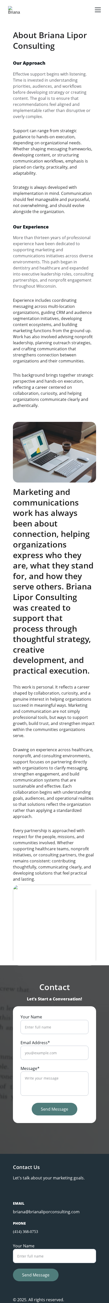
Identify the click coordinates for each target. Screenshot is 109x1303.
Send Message (54, 1109)
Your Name (31, 1017)
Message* (30, 1068)
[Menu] (98, 10)
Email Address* (35, 1042)
